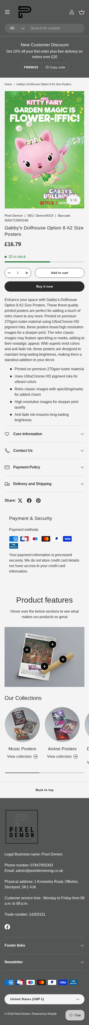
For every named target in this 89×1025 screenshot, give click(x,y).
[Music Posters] (22, 724)
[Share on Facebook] (29, 500)
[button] (82, 12)
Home (8, 84)
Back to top (45, 790)
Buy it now (44, 286)
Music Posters (22, 748)
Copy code (57, 67)
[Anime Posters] (62, 724)
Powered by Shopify (44, 1013)
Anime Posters (62, 748)
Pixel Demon (14, 215)
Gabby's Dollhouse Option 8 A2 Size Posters (43, 84)
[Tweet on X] (20, 500)
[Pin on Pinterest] (38, 500)
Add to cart (59, 273)
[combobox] (44, 28)
